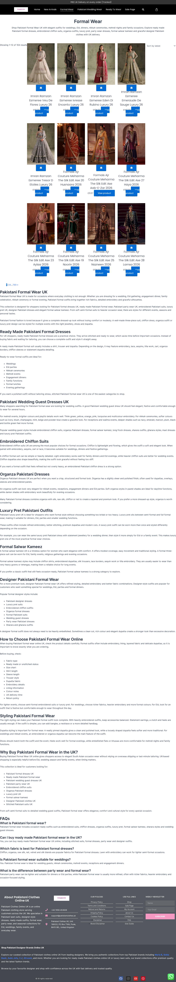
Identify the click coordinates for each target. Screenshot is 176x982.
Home (37, 9)
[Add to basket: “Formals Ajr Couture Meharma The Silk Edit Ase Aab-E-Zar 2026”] (101, 168)
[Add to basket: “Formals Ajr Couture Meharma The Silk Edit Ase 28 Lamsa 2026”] (131, 248)
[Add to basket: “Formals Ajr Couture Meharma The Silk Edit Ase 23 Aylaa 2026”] (41, 248)
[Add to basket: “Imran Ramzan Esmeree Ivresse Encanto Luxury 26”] (71, 88)
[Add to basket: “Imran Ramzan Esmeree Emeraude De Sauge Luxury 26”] (131, 88)
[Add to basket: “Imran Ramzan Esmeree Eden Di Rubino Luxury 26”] (101, 88)
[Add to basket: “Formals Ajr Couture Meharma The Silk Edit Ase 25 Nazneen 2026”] (101, 248)
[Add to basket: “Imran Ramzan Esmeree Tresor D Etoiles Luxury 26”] (41, 168)
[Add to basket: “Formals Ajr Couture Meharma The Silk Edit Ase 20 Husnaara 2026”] (71, 168)
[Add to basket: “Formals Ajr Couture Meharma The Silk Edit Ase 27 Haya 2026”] (131, 168)
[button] (143, 9)
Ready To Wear (113, 9)
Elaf (21, 958)
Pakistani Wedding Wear (89, 9)
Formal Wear (67, 9)
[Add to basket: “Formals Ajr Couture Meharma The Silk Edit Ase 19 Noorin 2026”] (71, 248)
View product (42, 111)
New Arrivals (50, 9)
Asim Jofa (13, 958)
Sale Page (130, 9)
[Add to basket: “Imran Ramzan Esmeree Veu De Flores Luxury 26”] (41, 88)
